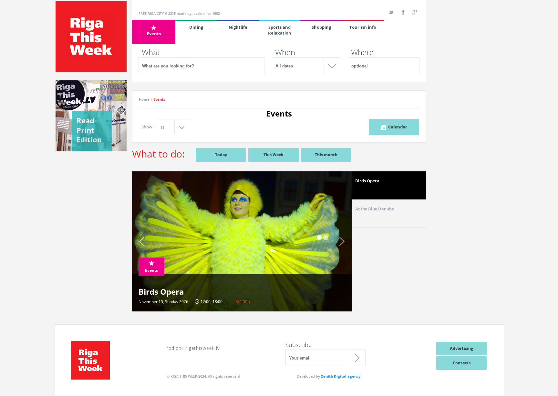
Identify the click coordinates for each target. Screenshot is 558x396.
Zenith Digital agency (341, 376)
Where (362, 52)
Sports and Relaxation (279, 30)
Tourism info (362, 27)
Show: (147, 127)
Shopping (321, 27)
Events (154, 33)
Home (144, 99)
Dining (196, 27)
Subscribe (298, 345)
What (151, 52)
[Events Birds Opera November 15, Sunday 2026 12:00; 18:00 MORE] (242, 174)
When (285, 52)
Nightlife (238, 27)
